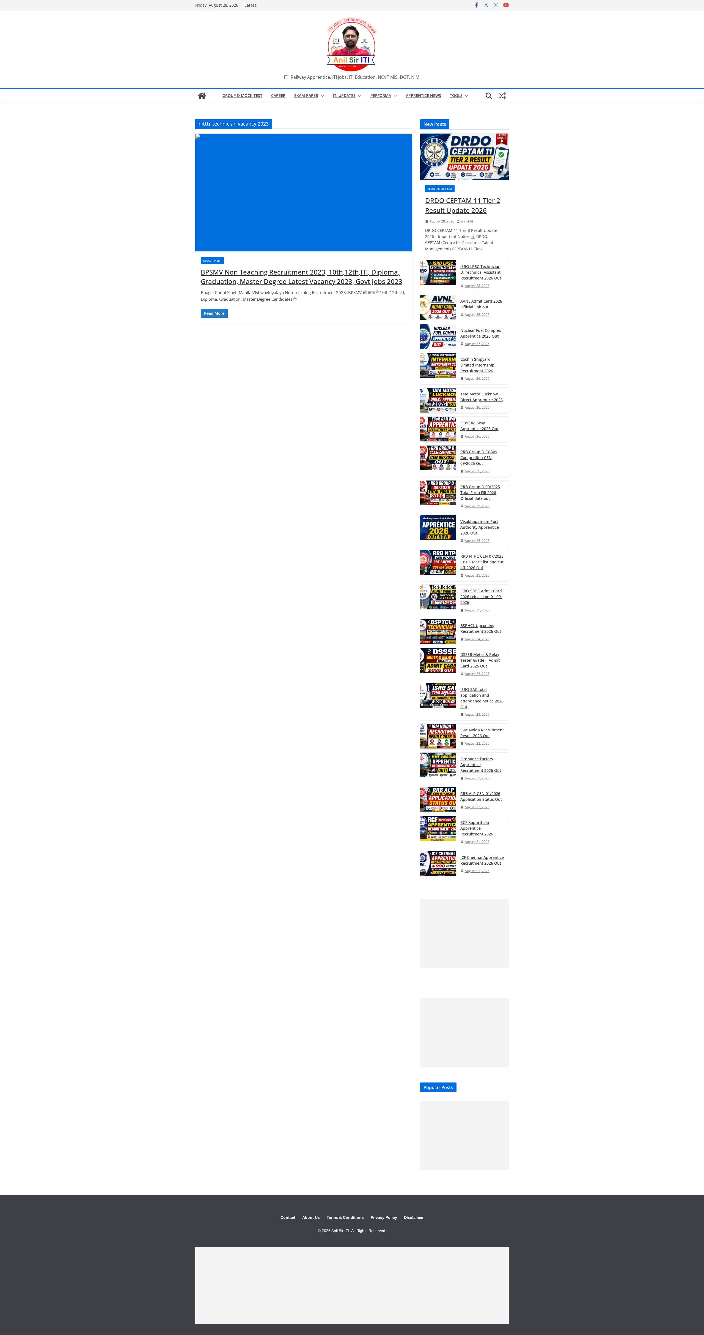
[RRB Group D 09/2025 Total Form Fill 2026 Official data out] (438, 496)
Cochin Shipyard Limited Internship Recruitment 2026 (477, 365)
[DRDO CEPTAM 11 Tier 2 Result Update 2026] (464, 157)
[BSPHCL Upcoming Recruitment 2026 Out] (438, 632)
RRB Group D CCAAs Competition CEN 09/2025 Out (478, 457)
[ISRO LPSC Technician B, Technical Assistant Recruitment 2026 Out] (438, 276)
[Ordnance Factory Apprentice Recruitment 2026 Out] (438, 768)
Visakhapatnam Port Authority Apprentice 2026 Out (479, 527)
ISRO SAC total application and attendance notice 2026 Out (482, 698)
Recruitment (212, 260)
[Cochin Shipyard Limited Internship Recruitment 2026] (438, 368)
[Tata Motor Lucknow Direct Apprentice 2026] (438, 400)
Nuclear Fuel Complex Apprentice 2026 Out (480, 333)
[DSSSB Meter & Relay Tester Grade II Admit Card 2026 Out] (438, 664)
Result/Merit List (439, 189)
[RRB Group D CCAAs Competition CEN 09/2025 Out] (438, 461)
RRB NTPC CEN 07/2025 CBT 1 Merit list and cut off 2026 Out (482, 561)
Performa (380, 95)
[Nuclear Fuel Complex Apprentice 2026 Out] (438, 337)
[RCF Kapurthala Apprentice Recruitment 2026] (438, 832)
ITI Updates (344, 95)
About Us (311, 1217)
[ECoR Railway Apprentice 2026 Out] (438, 429)
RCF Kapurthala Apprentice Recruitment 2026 (476, 828)
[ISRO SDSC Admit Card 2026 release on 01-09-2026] (438, 600)
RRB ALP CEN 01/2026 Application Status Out (481, 796)
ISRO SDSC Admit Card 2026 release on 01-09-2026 (481, 596)
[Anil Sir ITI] (201, 95)
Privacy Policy (384, 1217)
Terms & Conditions (345, 1217)
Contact (287, 1217)
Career (278, 95)
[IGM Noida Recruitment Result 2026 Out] (438, 736)
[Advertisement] (464, 933)
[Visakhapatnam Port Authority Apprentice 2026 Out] (438, 531)
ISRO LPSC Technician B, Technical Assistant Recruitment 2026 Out (480, 272)
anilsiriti (467, 221)
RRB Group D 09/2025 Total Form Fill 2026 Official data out (480, 492)
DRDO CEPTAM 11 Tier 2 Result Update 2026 (462, 205)
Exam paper (306, 95)
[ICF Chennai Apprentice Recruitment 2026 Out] (438, 864)
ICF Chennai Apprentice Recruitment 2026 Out (482, 860)
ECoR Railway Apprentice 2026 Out (479, 425)
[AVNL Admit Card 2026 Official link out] (438, 308)
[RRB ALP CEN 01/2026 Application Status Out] (438, 800)
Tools (456, 95)
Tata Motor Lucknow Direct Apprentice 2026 (481, 396)
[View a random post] (502, 95)
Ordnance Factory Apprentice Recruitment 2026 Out (480, 764)
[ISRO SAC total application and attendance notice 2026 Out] (438, 701)
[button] (321, 96)
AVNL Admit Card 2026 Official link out (481, 304)
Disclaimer (414, 1217)
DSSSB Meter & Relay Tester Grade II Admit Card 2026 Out (480, 660)
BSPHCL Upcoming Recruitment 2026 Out (480, 628)
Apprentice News (423, 95)
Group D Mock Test (242, 95)
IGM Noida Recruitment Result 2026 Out (482, 732)
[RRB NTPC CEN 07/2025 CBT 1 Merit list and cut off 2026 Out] (438, 565)
